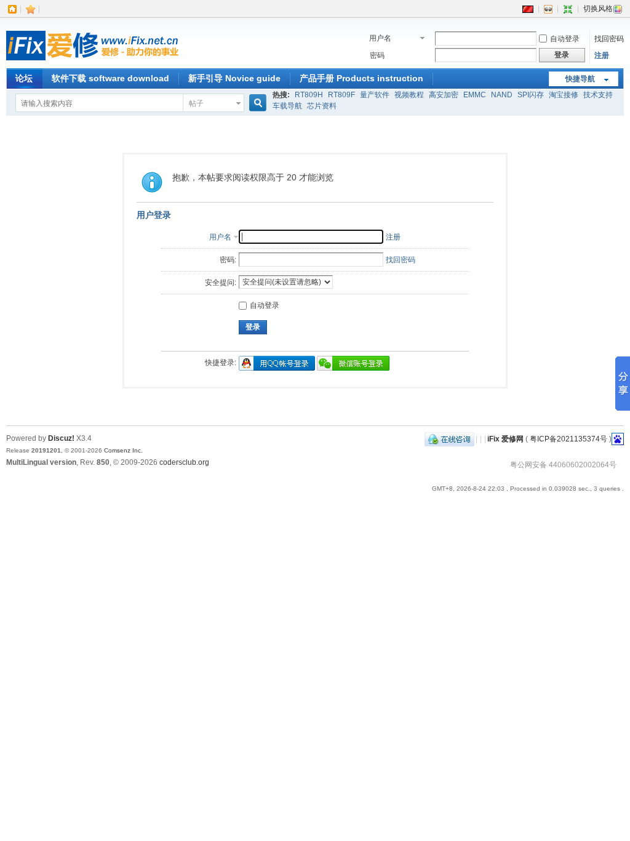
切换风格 (598, 8)
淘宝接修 (563, 95)
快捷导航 (580, 78)
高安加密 (443, 95)
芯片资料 (322, 106)
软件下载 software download (110, 78)
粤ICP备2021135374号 (568, 439)
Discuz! (61, 438)
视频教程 (409, 95)
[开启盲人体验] (548, 8)
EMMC (474, 95)
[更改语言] (528, 8)
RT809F (341, 95)
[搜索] (256, 103)
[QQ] (449, 439)
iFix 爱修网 (505, 439)
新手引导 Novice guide (234, 78)
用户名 (380, 38)
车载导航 (287, 106)
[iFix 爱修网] (92, 61)
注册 (601, 55)
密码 (377, 55)
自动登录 (565, 38)
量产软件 (374, 95)
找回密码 (609, 38)
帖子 (196, 103)
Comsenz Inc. (123, 450)
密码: (228, 260)
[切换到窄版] (568, 8)
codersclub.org (184, 462)
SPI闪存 (530, 95)
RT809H (309, 95)
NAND (501, 95)
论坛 (24, 78)
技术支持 (598, 95)
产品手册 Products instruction (361, 78)
